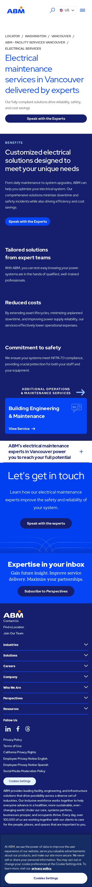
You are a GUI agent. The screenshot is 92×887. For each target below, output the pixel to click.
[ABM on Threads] (27, 728)
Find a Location (13, 627)
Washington (35, 36)
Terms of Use (12, 746)
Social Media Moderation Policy (24, 771)
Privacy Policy (12, 740)
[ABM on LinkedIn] (7, 728)
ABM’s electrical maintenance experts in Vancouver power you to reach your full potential (39, 451)
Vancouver (61, 36)
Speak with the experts (46, 523)
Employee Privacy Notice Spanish (25, 765)
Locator (12, 36)
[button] (67, 10)
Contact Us (11, 621)
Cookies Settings (19, 781)
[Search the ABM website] (52, 10)
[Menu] (81, 10)
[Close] (87, 840)
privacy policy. (42, 868)
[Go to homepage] (16, 9)
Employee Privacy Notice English (25, 759)
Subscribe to (46, 591)
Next (80, 392)
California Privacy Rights (19, 752)
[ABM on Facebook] (17, 728)
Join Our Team (13, 633)
